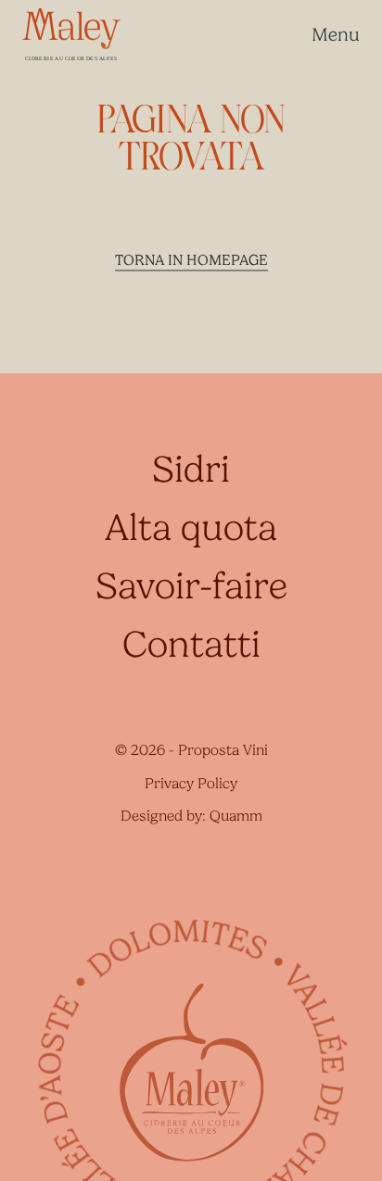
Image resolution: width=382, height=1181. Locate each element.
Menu (336, 34)
